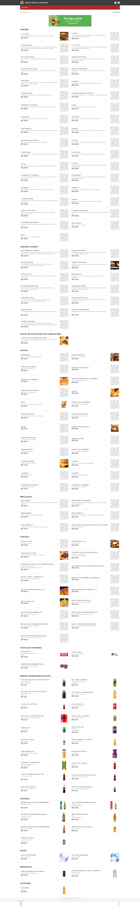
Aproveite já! (73, 23)
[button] (21, 904)
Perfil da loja (116, 12)
